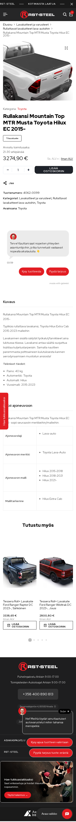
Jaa (11, 183)
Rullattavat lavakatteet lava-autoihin (26, 28)
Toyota (22, 109)
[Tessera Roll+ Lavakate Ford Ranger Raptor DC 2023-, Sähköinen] (19, 571)
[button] (19, 625)
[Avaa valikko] (5, 14)
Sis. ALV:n (53, 159)
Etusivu (7, 24)
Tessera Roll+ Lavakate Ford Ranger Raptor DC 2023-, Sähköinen (18, 605)
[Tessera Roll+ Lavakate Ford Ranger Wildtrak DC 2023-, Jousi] (56, 571)
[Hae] (65, 15)
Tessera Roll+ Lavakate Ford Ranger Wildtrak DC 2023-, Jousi (55, 605)
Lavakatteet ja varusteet (32, 24)
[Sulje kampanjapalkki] (71, 4)
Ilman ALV (67, 159)
